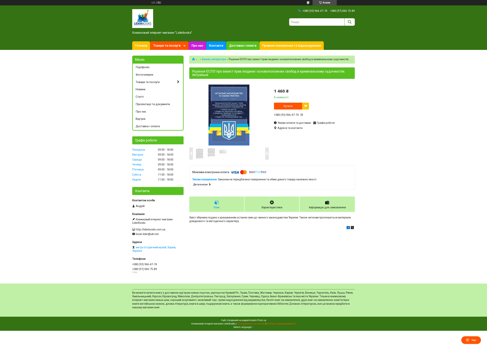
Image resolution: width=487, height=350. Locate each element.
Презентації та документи (153, 104)
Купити (288, 106)
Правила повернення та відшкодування (291, 45)
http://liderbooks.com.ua (150, 229)
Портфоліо (143, 67)
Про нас (197, 45)
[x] (352, 228)
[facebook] (348, 228)
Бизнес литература (214, 59)
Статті (140, 96)
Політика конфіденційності (281, 323)
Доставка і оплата (242, 45)
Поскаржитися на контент (251, 323)
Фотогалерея (144, 74)
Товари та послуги (167, 45)
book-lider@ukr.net (147, 234)
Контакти (216, 45)
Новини (140, 89)
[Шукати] (349, 22)
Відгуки (140, 119)
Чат (474, 340)
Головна (141, 45)
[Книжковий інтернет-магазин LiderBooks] (142, 18)
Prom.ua (261, 320)
